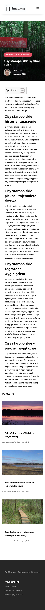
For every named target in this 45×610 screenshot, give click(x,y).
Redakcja (17, 442)
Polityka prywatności (13, 594)
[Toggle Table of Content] (21, 90)
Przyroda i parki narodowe (18, 55)
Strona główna (11, 586)
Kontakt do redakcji (13, 590)
